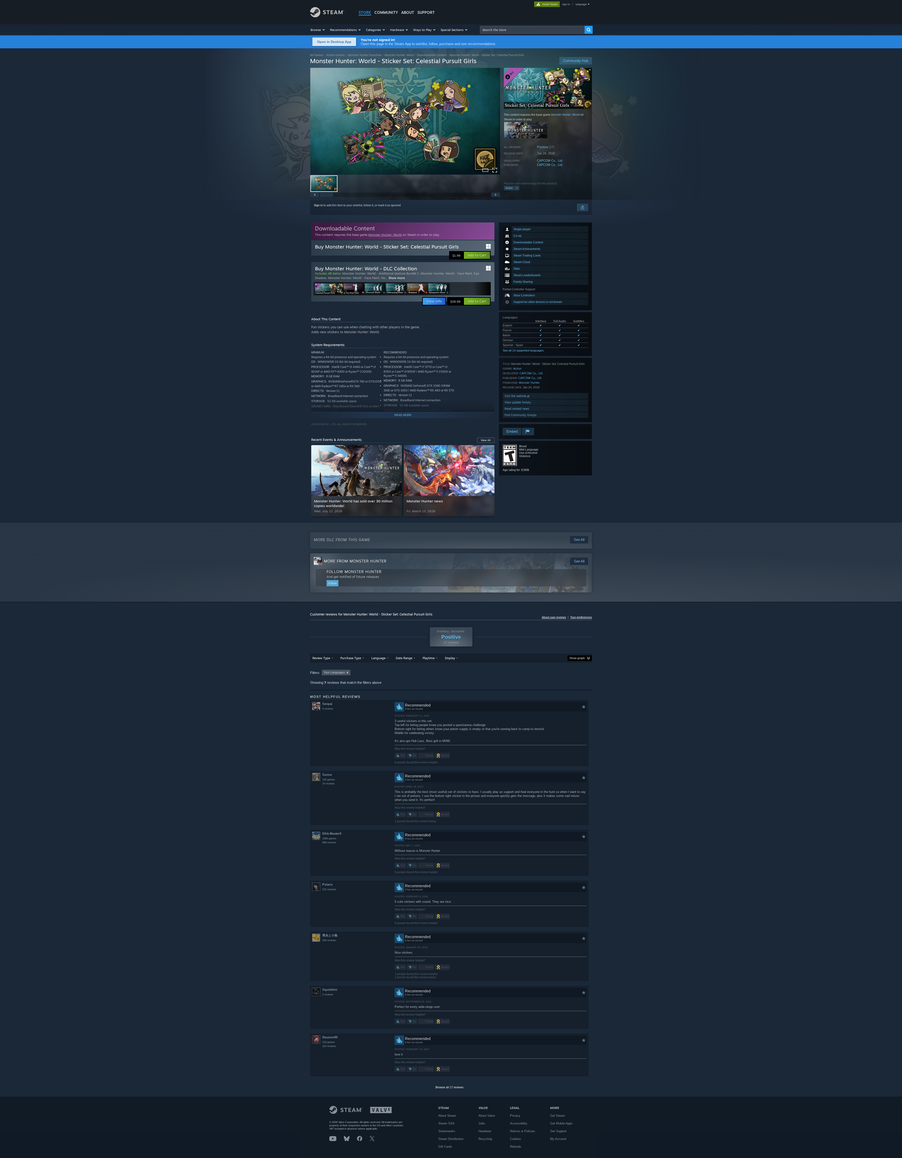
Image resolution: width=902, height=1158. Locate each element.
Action (509, 188)
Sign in (318, 205)
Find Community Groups (521, 415)
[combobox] (532, 30)
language (581, 4)
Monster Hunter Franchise (364, 55)
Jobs (481, 1123)
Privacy (515, 1115)
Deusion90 (330, 1037)
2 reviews (327, 994)
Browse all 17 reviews (449, 1087)
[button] (318, 29)
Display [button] (450, 658)
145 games (328, 779)
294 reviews (329, 940)
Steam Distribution (450, 1139)
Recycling (485, 1139)
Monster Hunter (529, 382)
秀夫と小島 (330, 935)
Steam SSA (446, 1123)
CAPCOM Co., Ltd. (550, 160)
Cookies (515, 1139)
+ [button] (517, 188)
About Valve (486, 1115)
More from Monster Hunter (355, 561)
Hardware (484, 1131)
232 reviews (329, 889)
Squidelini (329, 989)
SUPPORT (426, 12)
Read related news (517, 408)
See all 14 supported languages (523, 350)
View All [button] (486, 440)
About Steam (447, 1115)
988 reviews (329, 842)
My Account (558, 1139)
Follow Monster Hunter (354, 571)
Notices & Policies (522, 1131)
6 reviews (327, 708)
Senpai (327, 704)
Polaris (327, 884)
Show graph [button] (577, 658)
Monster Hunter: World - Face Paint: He (356, 278)
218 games (328, 1042)
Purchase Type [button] (350, 658)
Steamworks (446, 1131)
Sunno (327, 774)
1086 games (329, 838)
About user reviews (554, 617)
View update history (518, 402)
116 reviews (329, 1046)
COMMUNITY (386, 12)
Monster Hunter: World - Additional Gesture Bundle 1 (380, 273)
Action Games (336, 55)
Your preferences (581, 617)
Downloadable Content (432, 55)
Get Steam (557, 1115)
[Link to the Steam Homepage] (327, 16)
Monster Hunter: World (399, 55)
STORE (365, 12)
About (407, 12)
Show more (397, 278)
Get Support (558, 1131)
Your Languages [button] (334, 672)
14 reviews (328, 783)
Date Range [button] (404, 658)
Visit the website (516, 396)
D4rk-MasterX (332, 833)
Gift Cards (445, 1146)
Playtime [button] (429, 658)
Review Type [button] (321, 658)
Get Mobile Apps (561, 1123)
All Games (316, 55)
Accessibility (518, 1123)
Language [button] (378, 658)
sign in (566, 4)
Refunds (515, 1146)
